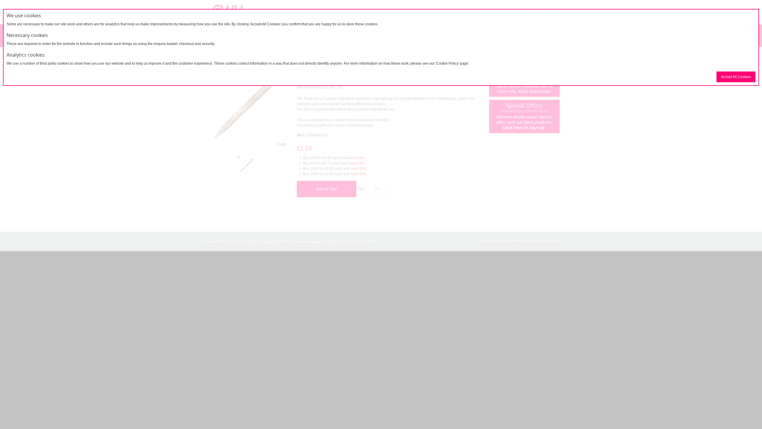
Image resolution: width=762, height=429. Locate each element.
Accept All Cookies (736, 77)
